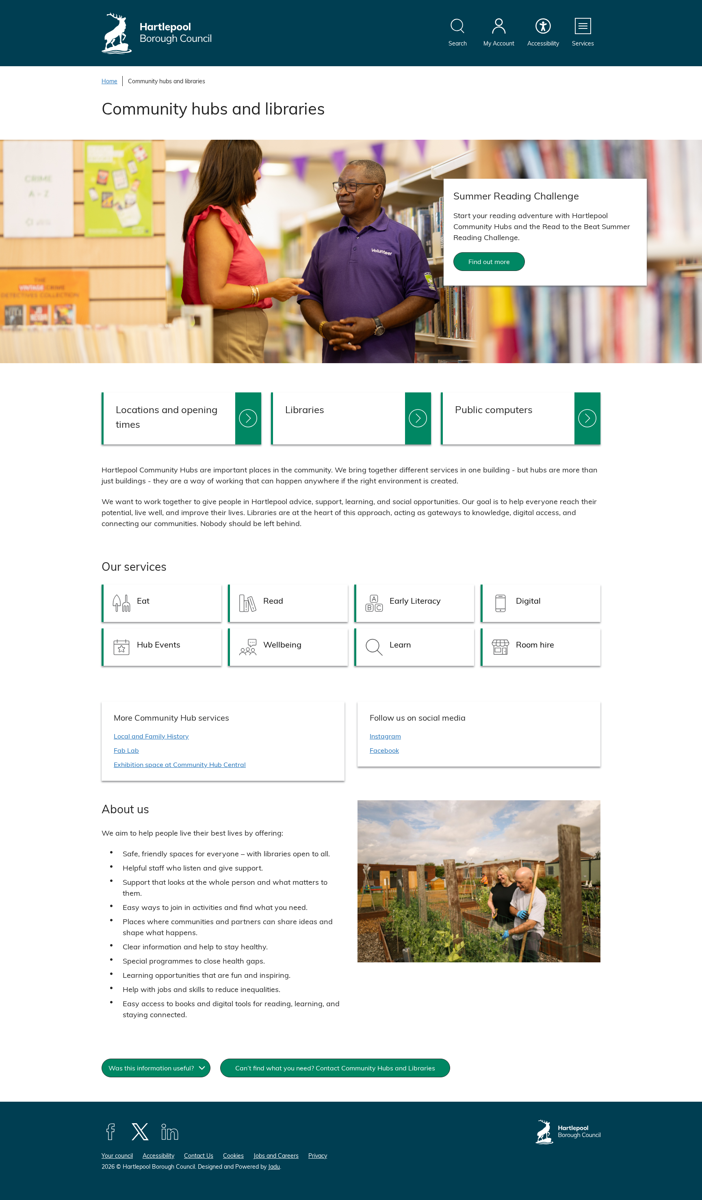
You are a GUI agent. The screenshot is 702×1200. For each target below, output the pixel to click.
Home (109, 81)
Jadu (274, 1166)
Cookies (233, 1155)
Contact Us (198, 1155)
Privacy (317, 1155)
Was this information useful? (151, 1068)
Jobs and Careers (276, 1155)
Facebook (384, 750)
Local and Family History (151, 736)
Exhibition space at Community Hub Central (180, 764)
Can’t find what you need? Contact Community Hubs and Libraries (335, 1068)
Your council (117, 1155)
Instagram (385, 736)
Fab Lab (126, 750)
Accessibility (158, 1155)
